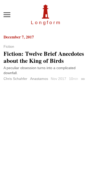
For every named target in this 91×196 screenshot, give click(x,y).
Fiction (9, 46)
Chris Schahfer (15, 79)
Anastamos (39, 79)
